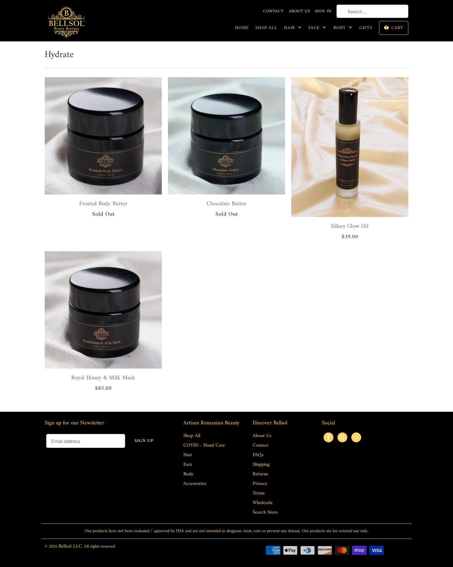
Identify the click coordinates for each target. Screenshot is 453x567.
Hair (290, 28)
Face (314, 28)
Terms (259, 493)
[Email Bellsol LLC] (356, 437)
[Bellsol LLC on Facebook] (328, 437)
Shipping (261, 464)
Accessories (194, 483)
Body (340, 28)
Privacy (260, 483)
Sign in (323, 11)
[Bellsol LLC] (66, 23)
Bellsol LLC (70, 546)
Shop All (266, 28)
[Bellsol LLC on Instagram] (342, 437)
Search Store (265, 512)
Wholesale (263, 502)
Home (242, 28)
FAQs (258, 455)
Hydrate (59, 55)
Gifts (365, 28)
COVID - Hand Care (204, 445)
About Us (299, 11)
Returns (260, 474)
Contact (273, 11)
